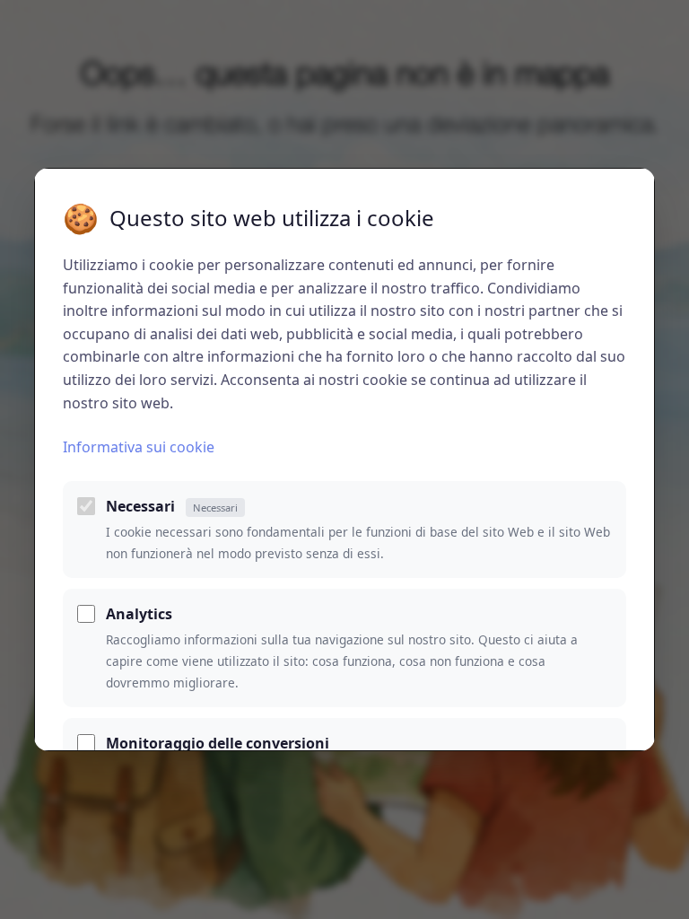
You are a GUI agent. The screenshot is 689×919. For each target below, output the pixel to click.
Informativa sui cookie (138, 447)
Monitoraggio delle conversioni (217, 743)
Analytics (139, 614)
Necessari (172, 506)
